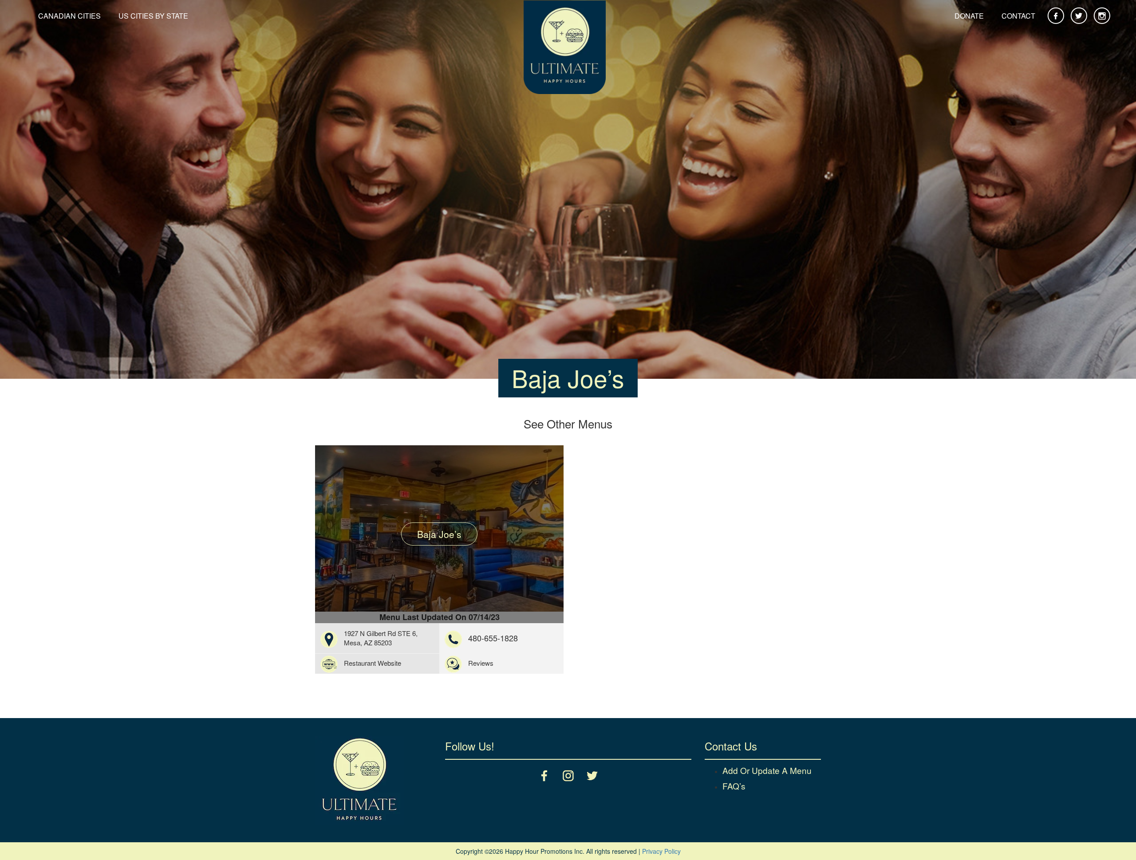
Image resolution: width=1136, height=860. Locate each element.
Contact (1018, 16)
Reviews (480, 663)
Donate (969, 16)
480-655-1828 (493, 638)
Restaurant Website (372, 663)
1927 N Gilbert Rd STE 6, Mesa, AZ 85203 (381, 637)
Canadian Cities (69, 16)
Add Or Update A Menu (767, 770)
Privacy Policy (661, 851)
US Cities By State (153, 16)
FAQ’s (734, 786)
